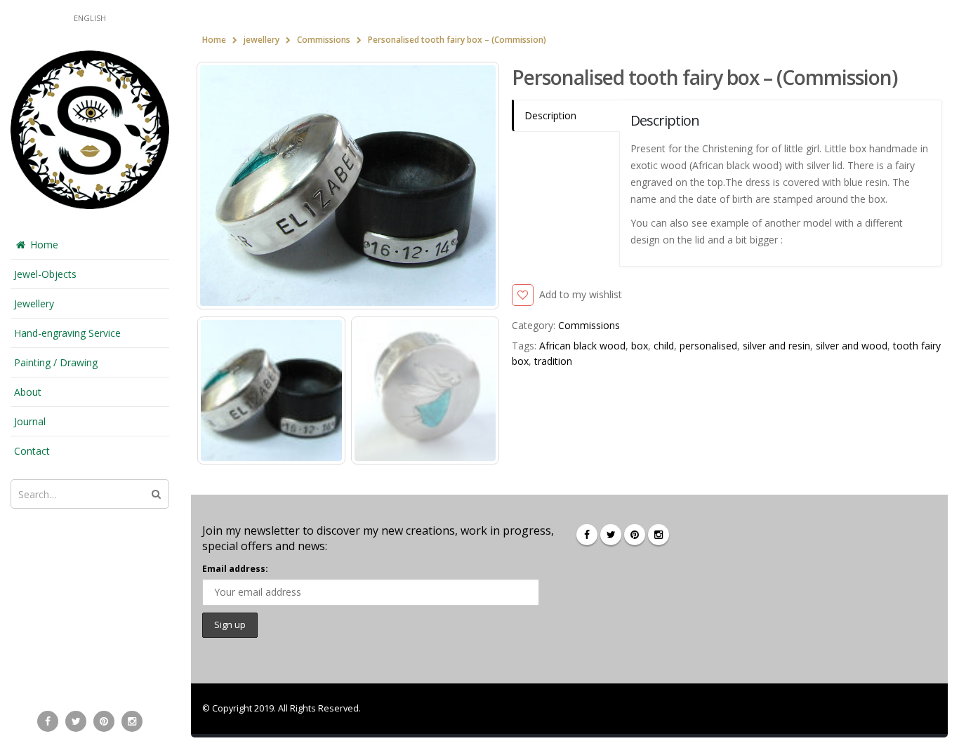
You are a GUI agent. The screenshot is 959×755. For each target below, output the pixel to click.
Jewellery (34, 303)
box (639, 345)
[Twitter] (75, 721)
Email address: (235, 569)
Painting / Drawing (56, 362)
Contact (32, 450)
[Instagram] (132, 721)
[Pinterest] (103, 721)
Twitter (610, 534)
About (27, 392)
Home (44, 244)
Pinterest (634, 534)
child (664, 345)
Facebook (586, 534)
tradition (553, 361)
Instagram (658, 534)
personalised (708, 345)
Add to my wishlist (580, 294)
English (90, 18)
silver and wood (851, 345)
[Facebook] (47, 721)
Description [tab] (550, 115)
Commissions (589, 325)
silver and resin (776, 345)
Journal (30, 421)
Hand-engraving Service (67, 333)
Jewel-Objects (45, 274)
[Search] (156, 494)
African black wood (582, 345)
